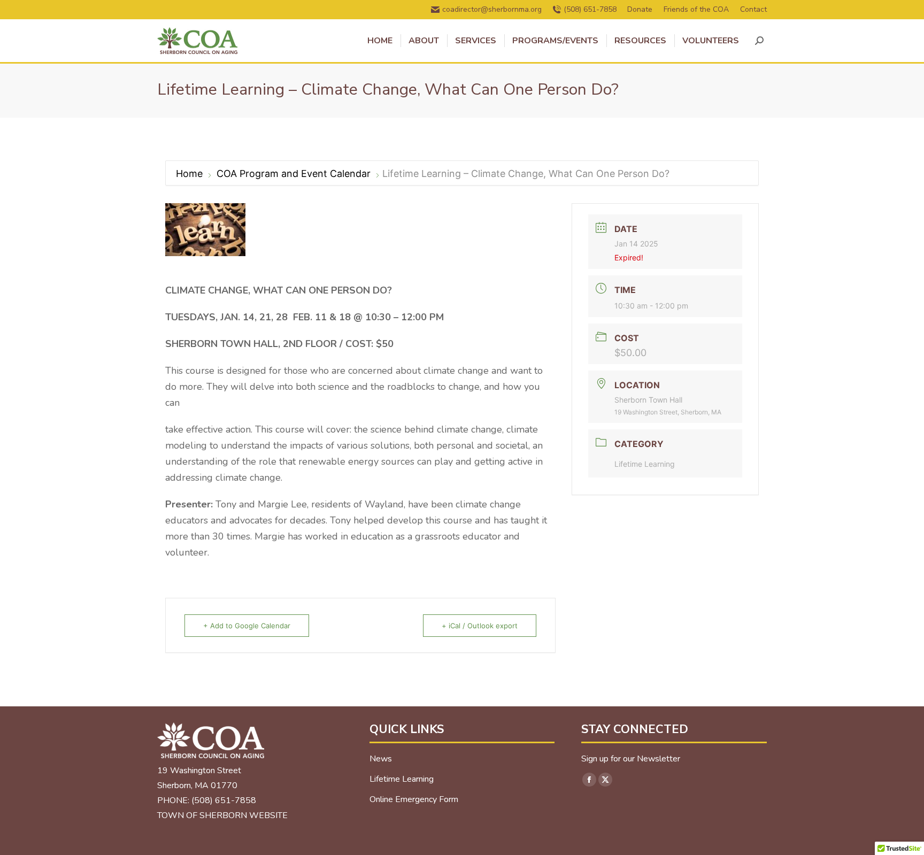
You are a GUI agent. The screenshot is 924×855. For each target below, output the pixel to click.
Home (190, 173)
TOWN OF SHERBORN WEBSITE (222, 815)
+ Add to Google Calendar (246, 625)
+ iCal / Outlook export (480, 625)
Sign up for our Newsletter (630, 759)
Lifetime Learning (644, 463)
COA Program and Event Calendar (294, 173)
